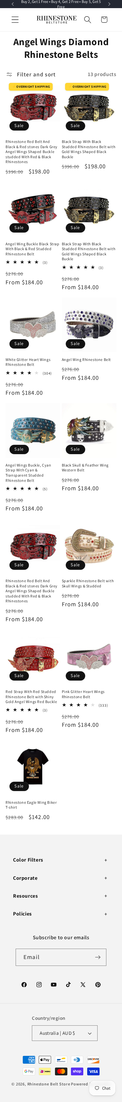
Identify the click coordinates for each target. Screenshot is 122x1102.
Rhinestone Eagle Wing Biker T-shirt (31, 805)
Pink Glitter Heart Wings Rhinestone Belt (83, 694)
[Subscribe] (97, 957)
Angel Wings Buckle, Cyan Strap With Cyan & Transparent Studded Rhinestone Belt (28, 473)
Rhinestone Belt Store (48, 1084)
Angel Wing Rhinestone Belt (86, 359)
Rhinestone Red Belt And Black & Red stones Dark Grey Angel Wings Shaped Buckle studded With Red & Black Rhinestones (32, 151)
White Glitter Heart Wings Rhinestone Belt (28, 362)
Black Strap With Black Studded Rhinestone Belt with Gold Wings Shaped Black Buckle (88, 149)
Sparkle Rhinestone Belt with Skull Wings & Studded (88, 583)
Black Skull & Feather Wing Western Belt (85, 468)
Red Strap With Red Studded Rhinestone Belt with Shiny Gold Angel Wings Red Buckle (31, 696)
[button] (15, 19)
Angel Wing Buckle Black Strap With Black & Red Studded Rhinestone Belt (32, 248)
